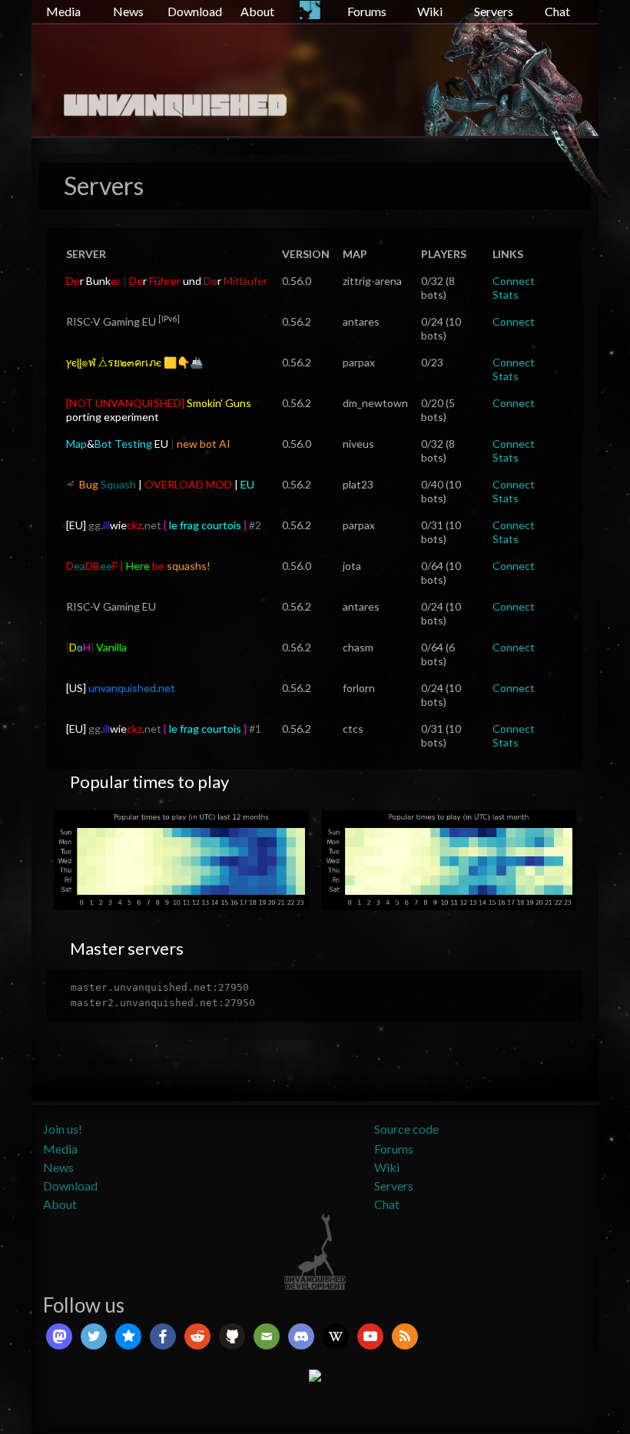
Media (63, 11)
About (257, 11)
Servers (493, 11)
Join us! (62, 1128)
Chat (557, 11)
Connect (513, 280)
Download (194, 11)
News (128, 11)
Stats (505, 294)
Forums (366, 11)
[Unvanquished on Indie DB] (315, 1373)
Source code (406, 1128)
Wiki (430, 11)
